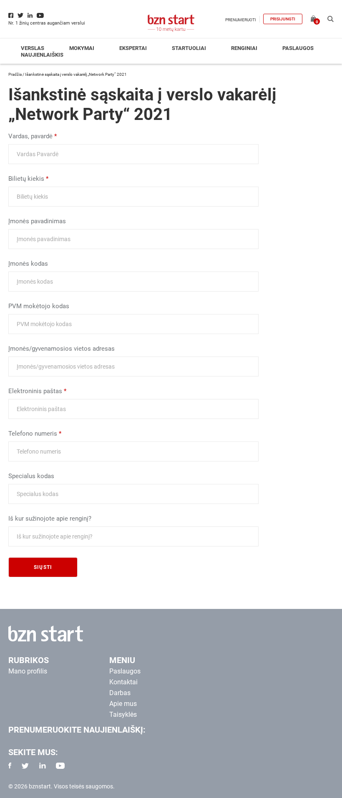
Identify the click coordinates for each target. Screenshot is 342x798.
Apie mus (123, 704)
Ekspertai (133, 48)
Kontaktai (123, 682)
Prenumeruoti (240, 19)
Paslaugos (298, 48)
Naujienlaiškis (42, 55)
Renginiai (244, 48)
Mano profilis (27, 671)
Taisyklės (123, 714)
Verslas (32, 48)
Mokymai (81, 48)
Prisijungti (282, 19)
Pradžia (15, 74)
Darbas (120, 693)
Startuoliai (189, 48)
